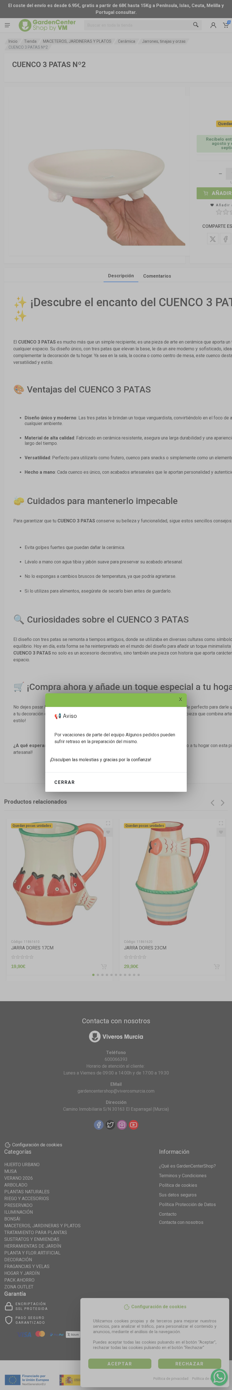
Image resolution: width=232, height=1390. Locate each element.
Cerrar (64, 782)
